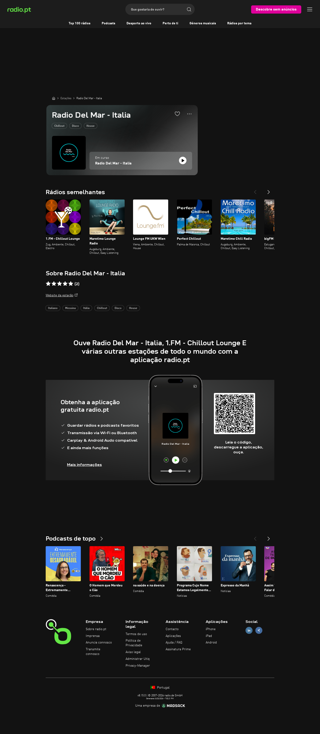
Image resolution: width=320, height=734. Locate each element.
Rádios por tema (239, 23)
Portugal (163, 687)
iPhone (211, 629)
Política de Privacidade (134, 643)
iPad (209, 636)
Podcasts (108, 23)
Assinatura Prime (178, 649)
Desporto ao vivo (139, 23)
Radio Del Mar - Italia (113, 163)
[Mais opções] (189, 114)
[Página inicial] (54, 98)
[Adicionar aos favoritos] (177, 113)
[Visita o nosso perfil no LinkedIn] (249, 630)
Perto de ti (170, 23)
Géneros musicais (203, 23)
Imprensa (93, 636)
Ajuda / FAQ (174, 642)
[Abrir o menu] (310, 9)
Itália (86, 308)
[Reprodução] (182, 160)
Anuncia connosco (99, 642)
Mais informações (84, 464)
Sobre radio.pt (96, 629)
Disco (75, 126)
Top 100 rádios (79, 23)
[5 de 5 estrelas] (71, 284)
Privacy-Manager (138, 665)
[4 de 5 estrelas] (65, 284)
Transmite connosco (93, 652)
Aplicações (173, 636)
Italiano (53, 308)
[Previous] (255, 190)
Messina (70, 308)
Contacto (172, 629)
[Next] (268, 190)
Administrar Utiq (138, 659)
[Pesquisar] (189, 9)
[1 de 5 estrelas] (48, 284)
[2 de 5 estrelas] (54, 284)
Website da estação (59, 295)
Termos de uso (136, 634)
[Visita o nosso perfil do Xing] (259, 630)
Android (211, 642)
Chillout (59, 126)
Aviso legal (133, 652)
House (90, 126)
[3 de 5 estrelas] (59, 284)
